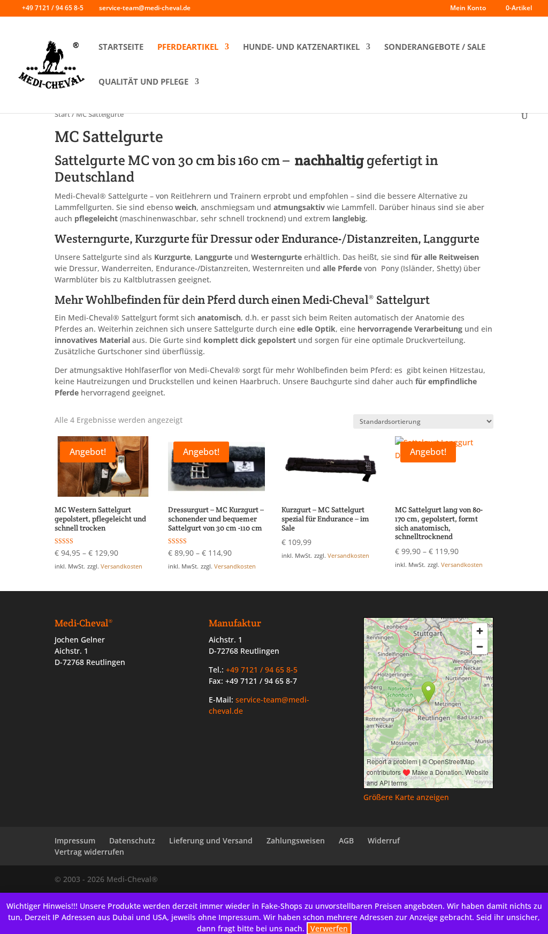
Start (62, 114)
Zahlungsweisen (296, 840)
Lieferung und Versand (211, 840)
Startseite (120, 47)
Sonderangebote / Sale (434, 47)
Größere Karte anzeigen (406, 797)
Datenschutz (132, 840)
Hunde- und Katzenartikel (301, 47)
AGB (346, 840)
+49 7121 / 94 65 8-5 (52, 7)
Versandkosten (121, 566)
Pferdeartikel (187, 47)
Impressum (75, 840)
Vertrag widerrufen (89, 852)
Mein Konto (468, 8)
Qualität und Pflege (143, 82)
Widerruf (384, 840)
